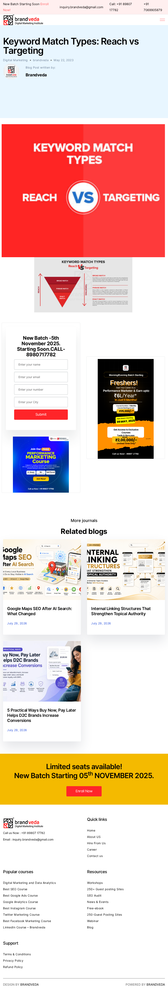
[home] (23, 19)
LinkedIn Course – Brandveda (24, 927)
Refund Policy (13, 967)
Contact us (95, 856)
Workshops (95, 882)
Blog (90, 927)
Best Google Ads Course (20, 895)
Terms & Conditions (17, 954)
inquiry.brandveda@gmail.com (81, 7)
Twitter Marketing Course (21, 914)
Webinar (93, 921)
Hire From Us (96, 843)
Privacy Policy (13, 960)
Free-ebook (95, 908)
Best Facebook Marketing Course (27, 921)
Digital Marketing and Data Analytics (29, 882)
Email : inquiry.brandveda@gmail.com (28, 839)
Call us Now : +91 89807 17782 (24, 833)
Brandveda (29, 984)
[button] (162, 20)
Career (92, 849)
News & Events (98, 902)
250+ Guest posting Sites (105, 889)
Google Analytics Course (20, 902)
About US (94, 836)
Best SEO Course (15, 889)
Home (91, 830)
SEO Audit (94, 895)
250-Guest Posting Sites (104, 914)
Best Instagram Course (19, 908)
